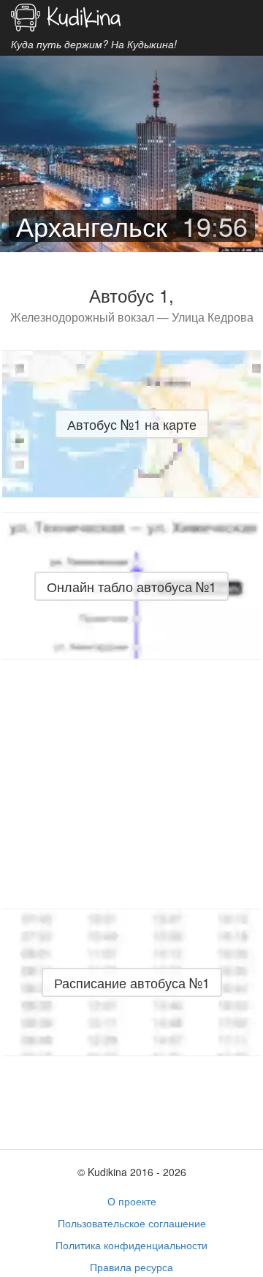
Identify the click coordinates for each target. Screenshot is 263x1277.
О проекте (131, 1201)
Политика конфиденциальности (131, 1245)
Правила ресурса (131, 1266)
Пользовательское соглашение (132, 1223)
